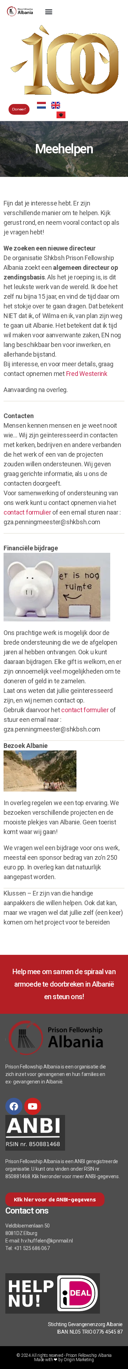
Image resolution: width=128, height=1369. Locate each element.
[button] (48, 11)
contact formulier (27, 512)
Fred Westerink (86, 373)
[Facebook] (13, 1106)
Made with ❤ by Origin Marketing (64, 1359)
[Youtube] (32, 1106)
